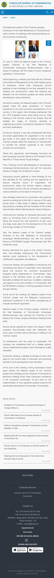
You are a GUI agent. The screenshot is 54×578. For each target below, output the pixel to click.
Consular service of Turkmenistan (27, 493)
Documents (27, 496)
